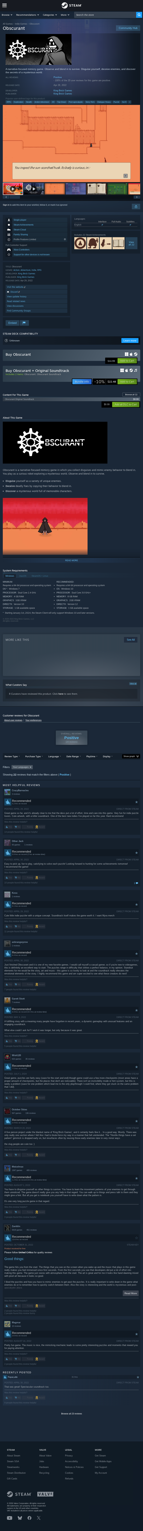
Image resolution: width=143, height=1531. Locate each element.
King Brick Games (63, 90)
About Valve (45, 1455)
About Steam (13, 1455)
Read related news (16, 301)
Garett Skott (18, 998)
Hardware (44, 1467)
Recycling (44, 1473)
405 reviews (32, 1170)
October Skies (19, 1109)
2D (53, 102)
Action (16, 270)
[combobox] (105, 15)
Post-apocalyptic (76, 102)
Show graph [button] (129, 756)
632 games (16, 1059)
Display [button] (106, 756)
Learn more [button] (129, 340)
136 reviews (30, 1113)
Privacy (69, 1455)
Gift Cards (12, 1478)
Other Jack (17, 841)
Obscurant (30, 374)
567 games (16, 1113)
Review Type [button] (11, 756)
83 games (16, 845)
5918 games (17, 1230)
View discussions (15, 306)
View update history (17, 296)
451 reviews (32, 1230)
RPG (9, 102)
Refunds (69, 1478)
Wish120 (16, 1055)
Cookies (69, 1473)
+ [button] (129, 102)
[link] (105, 381)
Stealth (29, 102)
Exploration (18, 102)
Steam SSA (13, 1461)
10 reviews (16, 1326)
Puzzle (116, 102)
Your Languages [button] (21, 767)
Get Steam (100, 1455)
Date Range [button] (72, 756)
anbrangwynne (20, 942)
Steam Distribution (16, 1473)
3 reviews (16, 794)
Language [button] (53, 756)
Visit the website (15, 287)
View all (133, 684)
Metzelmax (17, 1166)
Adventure (26, 270)
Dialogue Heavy (104, 102)
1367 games (17, 1170)
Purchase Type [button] (33, 756)
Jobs (41, 1461)
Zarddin (16, 1226)
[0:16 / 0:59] (71, 143)
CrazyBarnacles (20, 790)
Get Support (101, 1467)
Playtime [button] (90, 756)
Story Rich (90, 102)
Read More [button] (131, 1293)
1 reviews (28, 845)
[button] (7, 15)
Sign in (6, 205)
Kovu (14, 893)
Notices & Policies (74, 1467)
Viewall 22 (131, 243)
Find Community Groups (19, 310)
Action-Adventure (42, 102)
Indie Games (21, 23)
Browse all (131, 394)
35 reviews (30, 1059)
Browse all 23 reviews (71, 1413)
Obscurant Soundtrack (49, 374)
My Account (101, 1473)
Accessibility (71, 1461)
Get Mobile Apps (103, 1461)
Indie (34, 270)
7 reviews (16, 1002)
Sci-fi (124, 102)
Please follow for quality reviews (28, 1252)
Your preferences (33, 720)
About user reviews (13, 720)
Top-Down (61, 102)
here (60, 693)
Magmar (16, 1322)
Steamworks (13, 1467)
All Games (8, 23)
